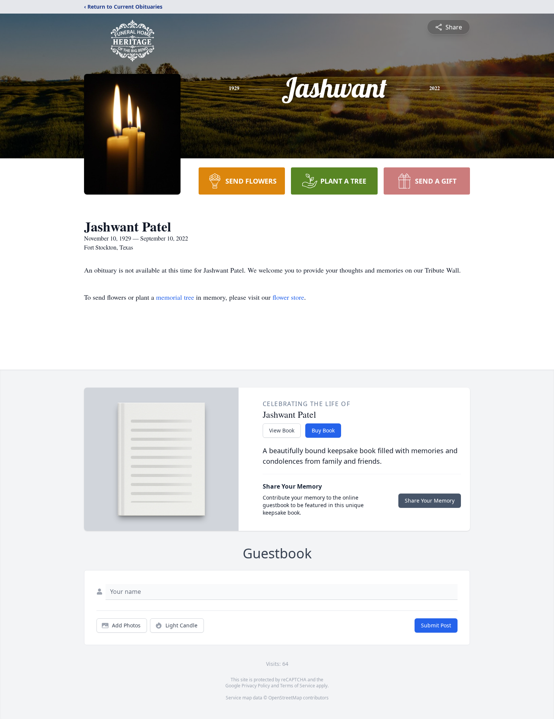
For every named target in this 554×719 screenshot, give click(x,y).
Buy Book (323, 430)
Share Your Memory (430, 500)
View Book (281, 430)
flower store (288, 297)
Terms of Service (297, 685)
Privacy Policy (256, 685)
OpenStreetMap (285, 697)
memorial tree (175, 297)
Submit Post (436, 625)
